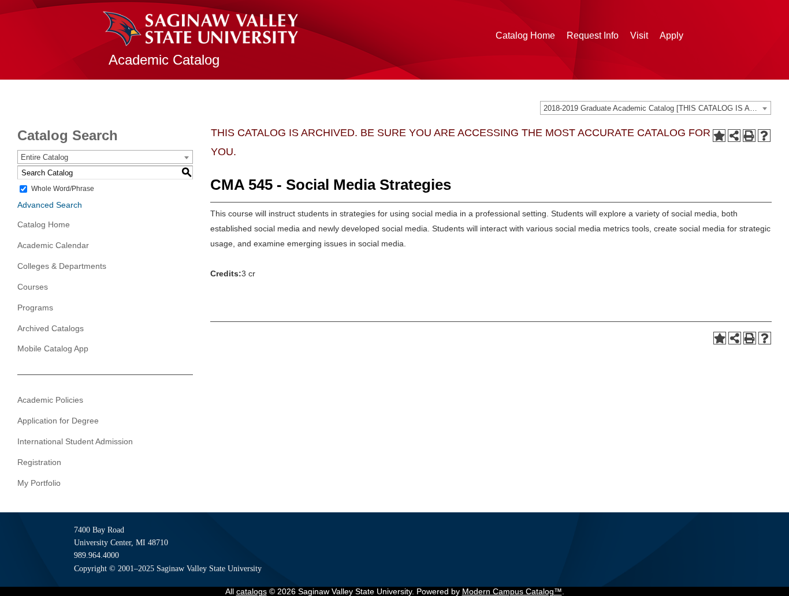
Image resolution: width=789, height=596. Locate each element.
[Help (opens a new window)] (764, 135)
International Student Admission (75, 441)
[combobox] (655, 108)
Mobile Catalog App (52, 348)
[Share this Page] (734, 135)
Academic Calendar (53, 245)
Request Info (593, 35)
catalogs (251, 591)
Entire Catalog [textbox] (44, 157)
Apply (671, 35)
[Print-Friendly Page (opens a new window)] (749, 135)
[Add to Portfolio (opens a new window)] (719, 135)
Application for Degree (58, 420)
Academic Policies (50, 399)
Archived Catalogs (50, 328)
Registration (39, 462)
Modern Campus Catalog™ (512, 591)
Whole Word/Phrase (62, 189)
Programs (35, 307)
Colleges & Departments (61, 266)
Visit (639, 35)
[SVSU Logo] (200, 29)
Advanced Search (49, 204)
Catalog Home (525, 35)
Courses (32, 286)
